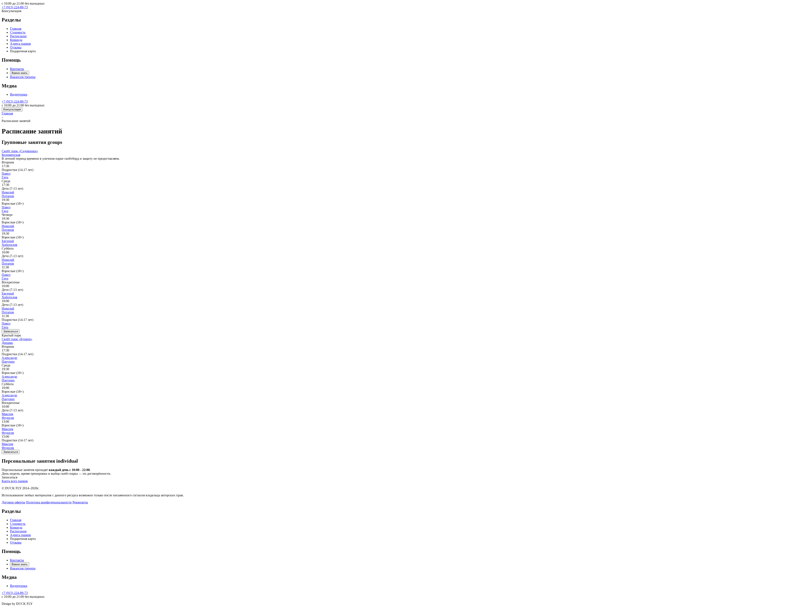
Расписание (18, 36)
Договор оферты (13, 502)
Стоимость (17, 32)
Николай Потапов (8, 194)
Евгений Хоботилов (9, 243)
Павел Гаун (6, 175)
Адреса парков (20, 43)
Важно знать (20, 73)
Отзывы (15, 47)
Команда (16, 40)
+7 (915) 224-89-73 (15, 7)
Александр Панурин (9, 359)
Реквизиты (80, 502)
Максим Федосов (8, 416)
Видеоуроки (18, 94)
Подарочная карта (23, 51)
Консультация (12, 109)
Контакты (17, 69)
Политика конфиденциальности (49, 502)
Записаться (10, 331)
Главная (15, 28)
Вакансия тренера (22, 77)
